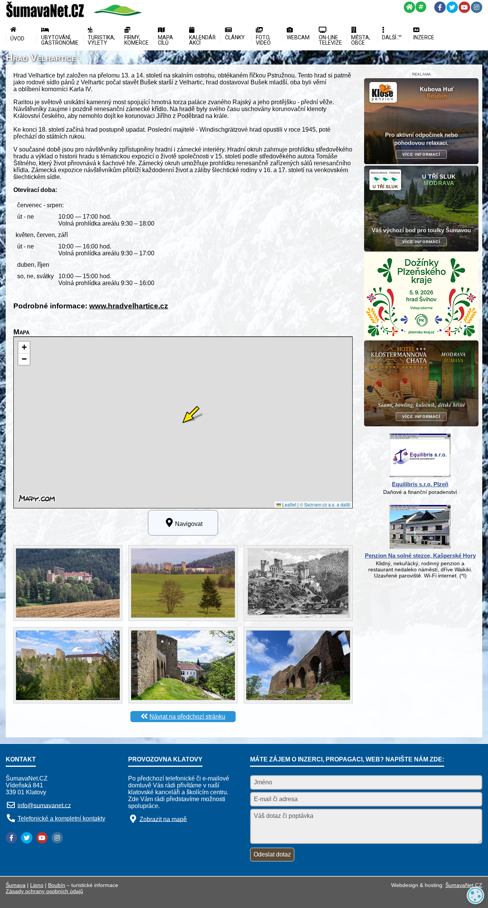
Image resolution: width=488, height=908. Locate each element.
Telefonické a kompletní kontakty (61, 818)
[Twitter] (452, 7)
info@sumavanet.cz (44, 805)
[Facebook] (440, 7)
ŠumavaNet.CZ (463, 885)
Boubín (56, 885)
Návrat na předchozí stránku (187, 716)
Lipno (36, 885)
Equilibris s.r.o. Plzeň (420, 484)
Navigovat (188, 524)
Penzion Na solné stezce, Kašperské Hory (420, 555)
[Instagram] (476, 7)
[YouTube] (464, 7)
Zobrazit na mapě (163, 819)
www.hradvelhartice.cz (128, 306)
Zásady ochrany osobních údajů (44, 891)
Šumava (16, 885)
